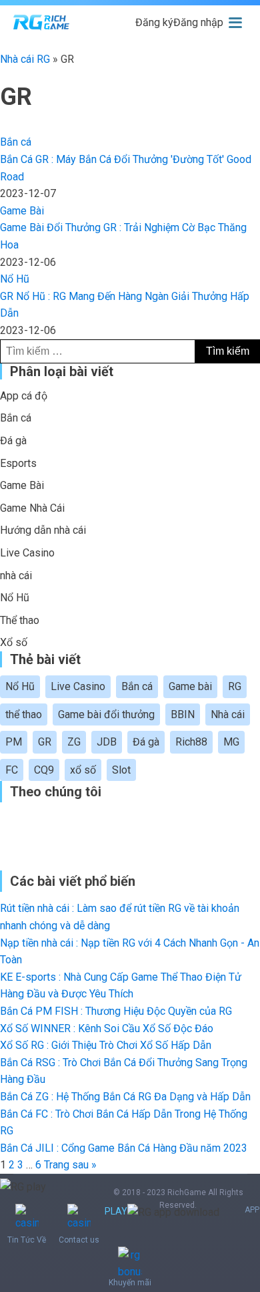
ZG (74, 742)
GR (44, 742)
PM (13, 742)
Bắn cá (15, 142)
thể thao (23, 714)
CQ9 (44, 770)
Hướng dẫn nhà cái (43, 530)
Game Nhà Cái (32, 508)
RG (234, 686)
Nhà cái (228, 714)
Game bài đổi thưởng (106, 714)
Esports (18, 463)
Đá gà (13, 440)
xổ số (83, 770)
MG (231, 742)
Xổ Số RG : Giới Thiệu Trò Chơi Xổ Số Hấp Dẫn (105, 1045)
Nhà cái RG (25, 59)
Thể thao (19, 620)
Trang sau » (70, 1164)
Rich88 (191, 742)
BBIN (183, 714)
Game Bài (22, 210)
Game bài (190, 686)
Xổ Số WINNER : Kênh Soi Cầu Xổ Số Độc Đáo (106, 1028)
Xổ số (13, 642)
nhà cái (16, 575)
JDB (107, 742)
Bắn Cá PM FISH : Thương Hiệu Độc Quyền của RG (116, 1011)
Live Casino (27, 552)
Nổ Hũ (14, 279)
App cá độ (23, 395)
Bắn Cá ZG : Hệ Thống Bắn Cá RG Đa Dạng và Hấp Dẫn (125, 1096)
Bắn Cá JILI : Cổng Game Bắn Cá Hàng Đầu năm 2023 (123, 1148)
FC (11, 770)
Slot (121, 770)
